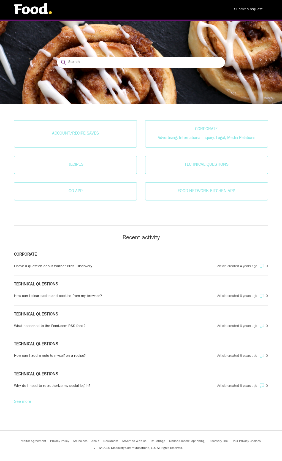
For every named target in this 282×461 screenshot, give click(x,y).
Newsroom (110, 441)
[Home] (33, 13)
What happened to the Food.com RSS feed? (49, 326)
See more (22, 402)
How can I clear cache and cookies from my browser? (58, 296)
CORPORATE (25, 255)
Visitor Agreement (33, 441)
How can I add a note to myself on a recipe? (50, 356)
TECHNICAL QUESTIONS (36, 284)
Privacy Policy (59, 441)
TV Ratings (157, 441)
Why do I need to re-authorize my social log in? (52, 386)
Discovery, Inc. (218, 441)
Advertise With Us (134, 441)
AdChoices (80, 441)
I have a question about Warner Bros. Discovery (53, 267)
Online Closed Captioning (187, 441)
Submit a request (248, 10)
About (95, 441)
